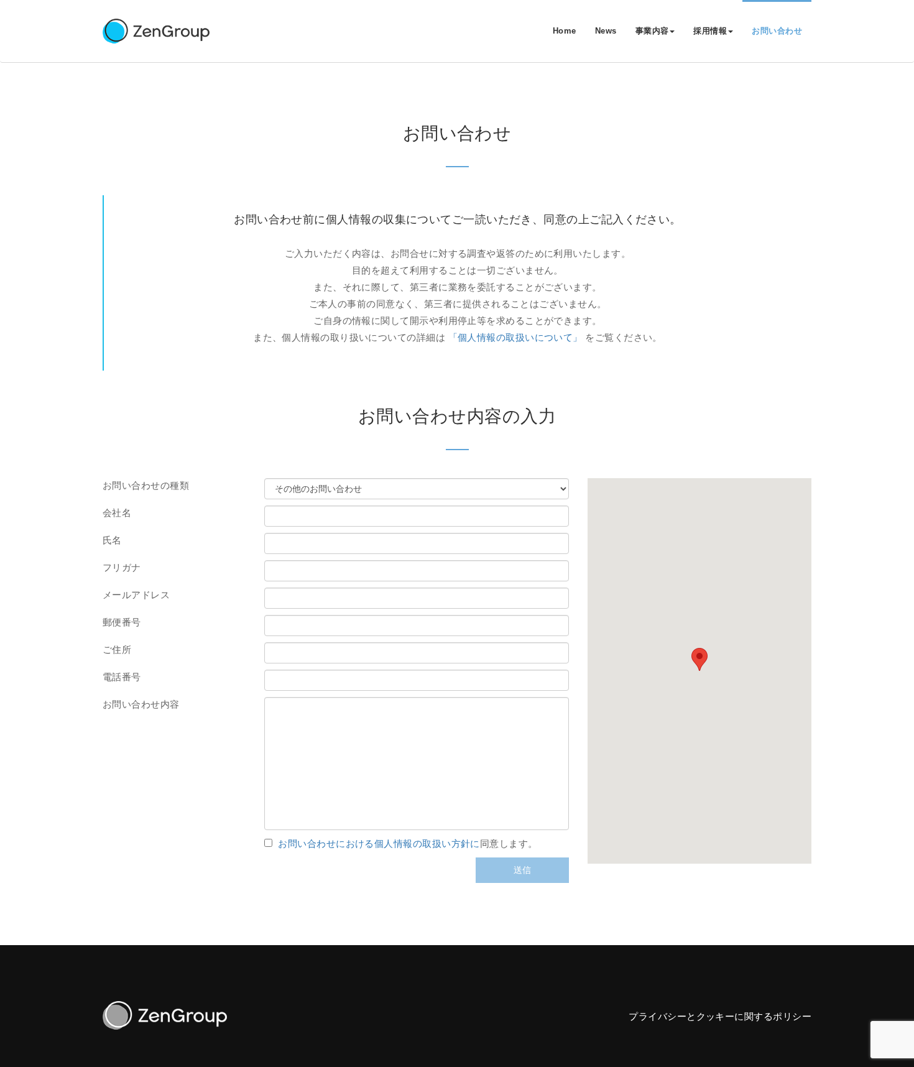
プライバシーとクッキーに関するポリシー (720, 1016)
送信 (522, 870)
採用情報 (710, 30)
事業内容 (652, 30)
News (606, 30)
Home (564, 30)
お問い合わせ (777, 30)
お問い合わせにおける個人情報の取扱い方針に (378, 843)
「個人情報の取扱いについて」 (515, 337)
